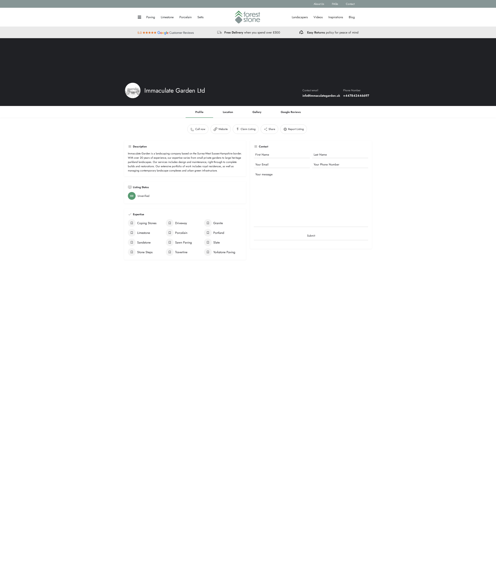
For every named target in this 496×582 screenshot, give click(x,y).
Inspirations (335, 17)
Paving (150, 17)
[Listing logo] (132, 90)
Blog (352, 17)
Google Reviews (291, 112)
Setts (200, 17)
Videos (318, 17)
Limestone (167, 17)
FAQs (335, 4)
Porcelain (185, 17)
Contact (350, 4)
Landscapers (300, 17)
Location (228, 112)
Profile (199, 112)
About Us (319, 4)
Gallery (256, 112)
